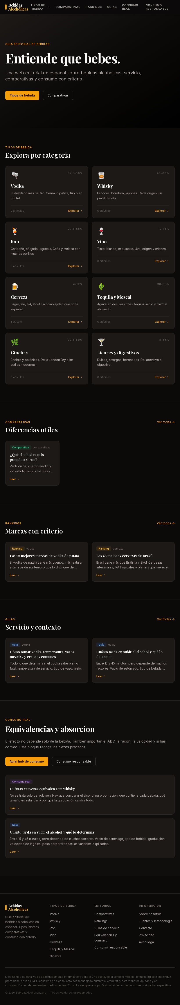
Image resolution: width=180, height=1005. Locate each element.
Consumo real (130, 7)
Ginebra (55, 956)
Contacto (145, 928)
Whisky (55, 921)
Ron (53, 928)
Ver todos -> (166, 523)
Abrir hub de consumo (27, 761)
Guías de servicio (106, 928)
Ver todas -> (166, 422)
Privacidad (146, 935)
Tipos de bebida (38, 7)
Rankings (94, 7)
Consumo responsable (157, 7)
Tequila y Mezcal (62, 949)
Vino (53, 935)
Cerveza (56, 942)
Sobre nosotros (150, 914)
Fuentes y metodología (155, 921)
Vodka (54, 914)
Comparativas (68, 7)
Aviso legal (147, 942)
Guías (112, 7)
